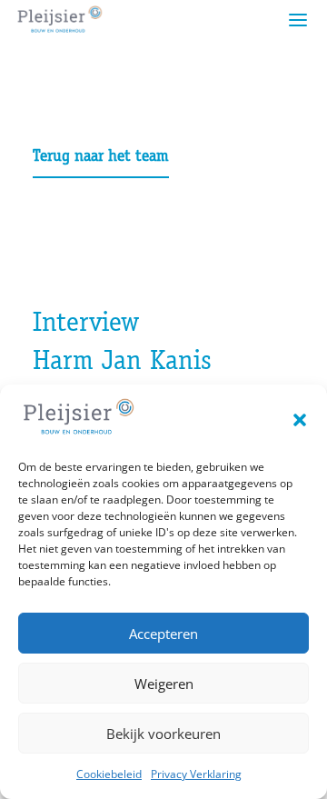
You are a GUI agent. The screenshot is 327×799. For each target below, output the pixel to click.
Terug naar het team (101, 157)
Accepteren (163, 633)
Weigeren (163, 683)
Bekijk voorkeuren (163, 733)
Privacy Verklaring (196, 774)
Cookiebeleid (109, 774)
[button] (300, 420)
